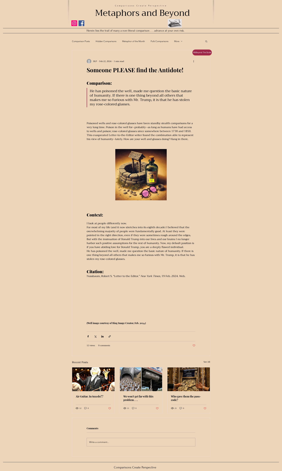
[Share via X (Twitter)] (95, 336)
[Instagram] (74, 23)
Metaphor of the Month (133, 41)
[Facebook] (81, 23)
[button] (206, 41)
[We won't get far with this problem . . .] (141, 379)
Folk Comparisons (159, 41)
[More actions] (193, 61)
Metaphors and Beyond (142, 13)
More (176, 41)
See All (207, 362)
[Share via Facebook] (88, 336)
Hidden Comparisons (106, 41)
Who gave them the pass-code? (186, 398)
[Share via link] (109, 336)
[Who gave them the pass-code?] (188, 379)
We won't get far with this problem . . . (138, 398)
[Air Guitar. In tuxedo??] (93, 379)
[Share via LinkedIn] (102, 336)
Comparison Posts (81, 41)
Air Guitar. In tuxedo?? (89, 396)
